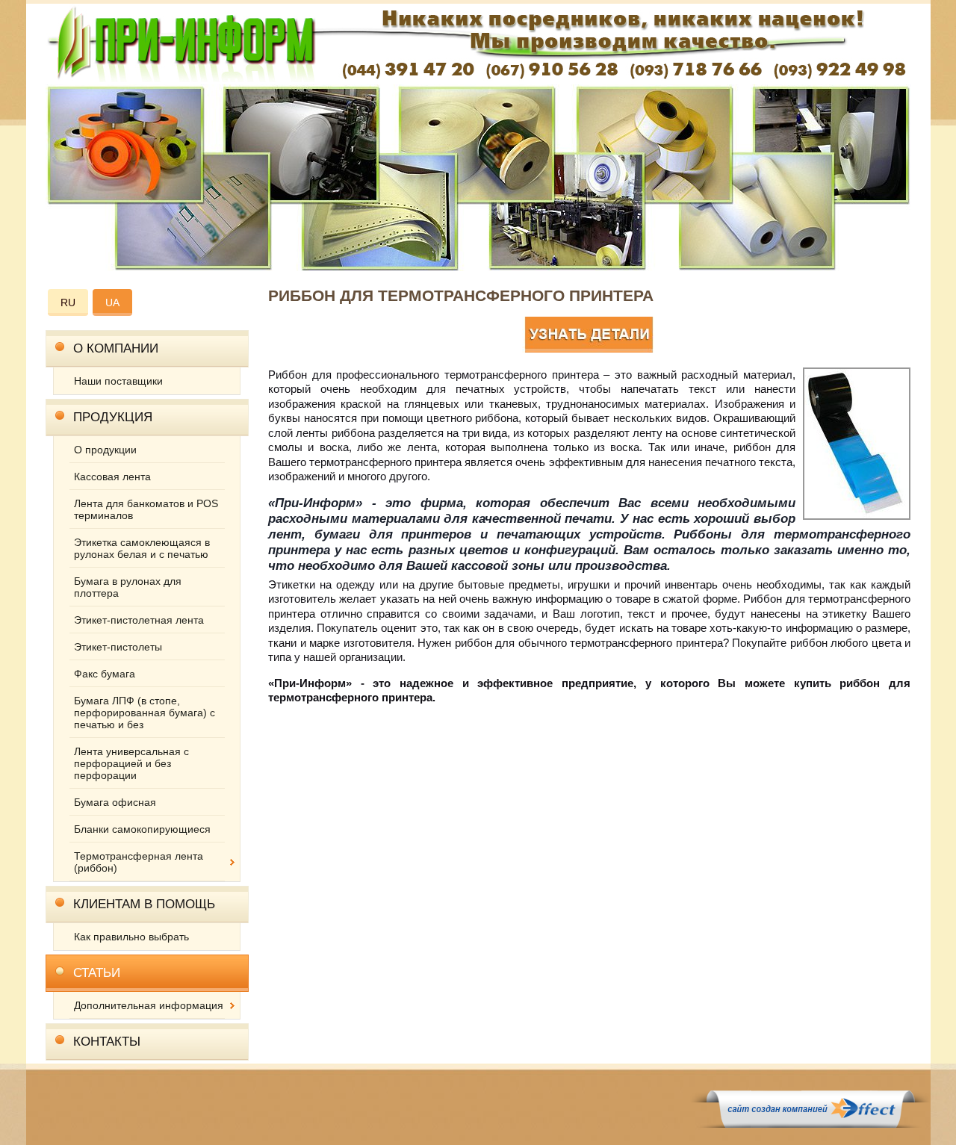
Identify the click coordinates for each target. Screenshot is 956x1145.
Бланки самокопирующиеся (142, 829)
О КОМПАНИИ (115, 348)
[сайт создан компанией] (810, 1124)
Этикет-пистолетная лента (139, 620)
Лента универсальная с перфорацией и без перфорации (131, 763)
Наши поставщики (118, 381)
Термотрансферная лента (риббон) (138, 862)
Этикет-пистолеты (118, 647)
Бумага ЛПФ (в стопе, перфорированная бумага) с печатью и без (144, 712)
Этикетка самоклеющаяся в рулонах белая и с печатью (142, 548)
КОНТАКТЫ (106, 1041)
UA (112, 302)
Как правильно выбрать (131, 937)
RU (67, 302)
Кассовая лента (112, 476)
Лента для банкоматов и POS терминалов (146, 509)
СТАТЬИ (96, 973)
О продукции (105, 450)
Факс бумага (104, 674)
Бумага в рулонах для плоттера (127, 587)
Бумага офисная (115, 802)
